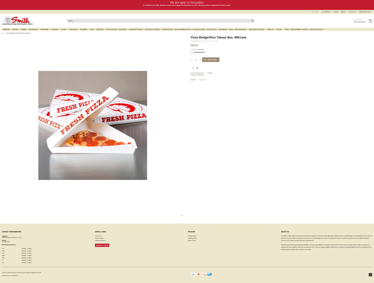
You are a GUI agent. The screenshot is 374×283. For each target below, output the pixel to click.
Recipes (336, 12)
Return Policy (192, 240)
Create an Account (365, 12)
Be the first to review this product (208, 41)
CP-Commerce (14, 275)
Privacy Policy (192, 236)
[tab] (197, 73)
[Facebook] (370, 274)
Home (2, 33)
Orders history (99, 238)
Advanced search (100, 240)
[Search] (252, 21)
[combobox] (161, 21)
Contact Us (352, 12)
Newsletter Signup (102, 245)
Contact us (98, 236)
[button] (181, 215)
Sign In (343, 12)
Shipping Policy (192, 238)
